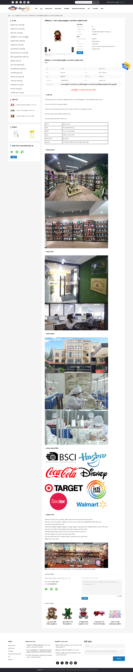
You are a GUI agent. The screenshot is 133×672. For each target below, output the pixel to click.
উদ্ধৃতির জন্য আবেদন (111, 2)
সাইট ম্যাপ (10, 659)
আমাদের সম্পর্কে (48, 8)
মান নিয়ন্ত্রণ (66, 8)
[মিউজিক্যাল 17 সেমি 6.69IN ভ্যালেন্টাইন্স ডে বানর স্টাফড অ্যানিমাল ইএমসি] (58, 35)
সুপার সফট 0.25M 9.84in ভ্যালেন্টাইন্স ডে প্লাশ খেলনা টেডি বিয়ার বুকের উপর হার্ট (51, 623)
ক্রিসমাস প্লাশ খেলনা (16, 25)
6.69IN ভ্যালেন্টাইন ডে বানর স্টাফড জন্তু (71, 569)
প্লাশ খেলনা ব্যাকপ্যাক (16, 65)
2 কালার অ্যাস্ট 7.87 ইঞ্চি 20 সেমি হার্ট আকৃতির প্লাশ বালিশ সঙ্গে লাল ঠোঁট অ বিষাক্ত (99, 623)
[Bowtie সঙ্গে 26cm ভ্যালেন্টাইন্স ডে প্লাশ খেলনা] (12, 104)
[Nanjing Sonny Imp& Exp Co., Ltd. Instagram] (28, 2)
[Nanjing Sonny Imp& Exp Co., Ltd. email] (13, 152)
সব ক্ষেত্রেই (95, 8)
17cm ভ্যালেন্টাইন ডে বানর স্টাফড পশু (55, 569)
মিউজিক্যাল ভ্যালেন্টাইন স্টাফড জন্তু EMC (87, 569)
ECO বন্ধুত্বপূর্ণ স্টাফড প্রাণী (18, 57)
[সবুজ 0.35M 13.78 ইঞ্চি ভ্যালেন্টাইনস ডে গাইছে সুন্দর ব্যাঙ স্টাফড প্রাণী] (67, 613)
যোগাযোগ (80, 52)
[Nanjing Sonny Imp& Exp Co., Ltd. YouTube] (24, 2)
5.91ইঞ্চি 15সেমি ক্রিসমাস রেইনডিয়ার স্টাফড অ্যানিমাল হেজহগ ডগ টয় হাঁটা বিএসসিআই (39, 656)
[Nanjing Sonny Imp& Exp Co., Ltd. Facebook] (13, 2)
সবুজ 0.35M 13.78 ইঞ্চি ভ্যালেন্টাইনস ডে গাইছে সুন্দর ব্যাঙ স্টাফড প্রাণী (67, 623)
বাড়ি (36, 8)
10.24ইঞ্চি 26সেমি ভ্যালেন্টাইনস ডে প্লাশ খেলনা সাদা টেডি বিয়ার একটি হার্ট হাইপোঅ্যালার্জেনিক (83, 623)
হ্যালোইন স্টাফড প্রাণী (16, 41)
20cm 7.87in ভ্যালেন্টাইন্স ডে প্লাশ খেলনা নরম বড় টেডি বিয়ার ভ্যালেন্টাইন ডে (69, 646)
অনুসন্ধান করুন (96, 2)
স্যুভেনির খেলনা (14, 61)
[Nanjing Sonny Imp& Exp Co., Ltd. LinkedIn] (20, 2)
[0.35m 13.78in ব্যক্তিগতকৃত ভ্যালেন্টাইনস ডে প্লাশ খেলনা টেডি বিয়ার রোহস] (115, 613)
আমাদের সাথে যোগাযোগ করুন (78, 8)
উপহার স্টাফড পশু (15, 85)
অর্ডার (102, 8)
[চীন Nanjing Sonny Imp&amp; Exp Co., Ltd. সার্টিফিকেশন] (16, 134)
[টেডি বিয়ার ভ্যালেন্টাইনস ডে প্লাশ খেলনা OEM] (12, 116)
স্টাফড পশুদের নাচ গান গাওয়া (18, 53)
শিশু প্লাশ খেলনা (15, 89)
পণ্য (41, 8)
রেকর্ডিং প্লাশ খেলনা (15, 29)
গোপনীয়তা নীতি (39, 670)
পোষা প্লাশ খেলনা (15, 81)
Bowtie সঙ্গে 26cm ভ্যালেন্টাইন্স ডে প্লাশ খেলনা (26, 105)
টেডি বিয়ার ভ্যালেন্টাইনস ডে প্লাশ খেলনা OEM (25, 116)
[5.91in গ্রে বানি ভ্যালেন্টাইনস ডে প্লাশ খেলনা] (12, 110)
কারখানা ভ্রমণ (58, 8)
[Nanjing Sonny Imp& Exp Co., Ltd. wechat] (23, 152)
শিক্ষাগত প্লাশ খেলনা (16, 77)
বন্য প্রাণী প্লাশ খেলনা (16, 49)
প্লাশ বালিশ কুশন (15, 73)
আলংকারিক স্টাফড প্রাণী (17, 69)
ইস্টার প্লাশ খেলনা (15, 33)
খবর (89, 8)
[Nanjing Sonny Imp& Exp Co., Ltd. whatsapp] (18, 152)
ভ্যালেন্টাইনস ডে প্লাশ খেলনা (21, 15)
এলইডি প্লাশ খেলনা (15, 45)
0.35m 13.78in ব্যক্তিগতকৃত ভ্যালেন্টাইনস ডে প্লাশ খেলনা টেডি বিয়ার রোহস (115, 623)
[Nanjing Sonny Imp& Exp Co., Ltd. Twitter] (17, 2)
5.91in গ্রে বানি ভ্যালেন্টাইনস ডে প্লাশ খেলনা (25, 110)
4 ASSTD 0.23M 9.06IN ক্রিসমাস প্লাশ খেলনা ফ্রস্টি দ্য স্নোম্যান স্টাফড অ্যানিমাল (38, 646)
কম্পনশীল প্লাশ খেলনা (16, 93)
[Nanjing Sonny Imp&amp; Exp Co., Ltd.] (19, 8)
